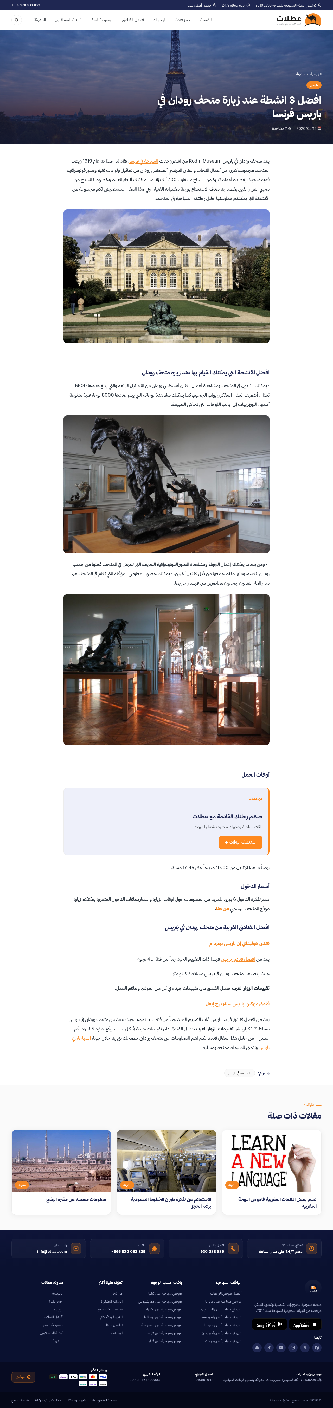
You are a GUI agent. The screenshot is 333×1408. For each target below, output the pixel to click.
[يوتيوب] (281, 1347)
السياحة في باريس (239, 1073)
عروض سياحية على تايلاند (223, 1341)
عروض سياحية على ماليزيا (223, 1301)
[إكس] (305, 1347)
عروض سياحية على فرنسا (164, 1333)
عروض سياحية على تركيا (165, 1293)
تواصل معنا (114, 1325)
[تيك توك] (269, 1347)
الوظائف (117, 1333)
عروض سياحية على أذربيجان (221, 1333)
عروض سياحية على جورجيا (222, 1325)
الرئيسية (206, 19)
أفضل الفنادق (133, 19)
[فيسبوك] (317, 1347)
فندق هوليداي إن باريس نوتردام (239, 943)
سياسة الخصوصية (109, 1309)
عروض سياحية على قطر (165, 1341)
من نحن (117, 1293)
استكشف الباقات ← (241, 842)
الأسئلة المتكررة (112, 1301)
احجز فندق (183, 19)
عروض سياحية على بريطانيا (163, 1317)
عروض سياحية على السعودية (161, 1325)
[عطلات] (299, 20)
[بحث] (16, 20)
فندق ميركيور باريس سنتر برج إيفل (238, 1004)
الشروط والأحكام (111, 1317)
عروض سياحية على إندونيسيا (221, 1317)
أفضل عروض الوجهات (225, 1293)
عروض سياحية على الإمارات (163, 1309)
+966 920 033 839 (25, 5)
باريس (314, 85)
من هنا (222, 909)
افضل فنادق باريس (238, 959)
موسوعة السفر (101, 19)
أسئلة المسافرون (68, 19)
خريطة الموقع (20, 1400)
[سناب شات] (257, 1347)
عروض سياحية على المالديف (221, 1309)
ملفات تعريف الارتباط (47, 1400)
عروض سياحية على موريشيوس (160, 1301)
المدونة (40, 19)
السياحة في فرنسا (143, 161)
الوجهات (159, 19)
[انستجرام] (293, 1347)
